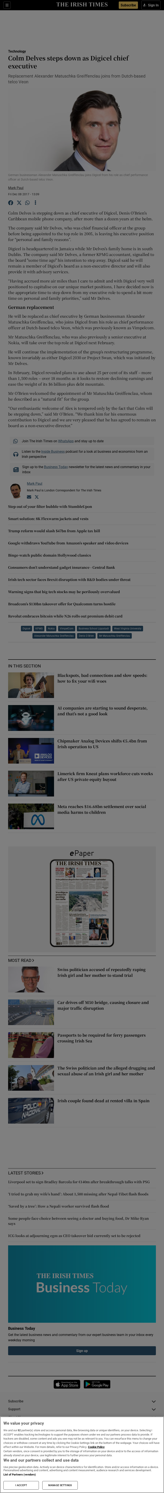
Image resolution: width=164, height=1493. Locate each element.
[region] (82, 1455)
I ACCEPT (21, 1485)
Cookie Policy (96, 1447)
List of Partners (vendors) (19, 1474)
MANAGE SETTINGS (60, 1485)
